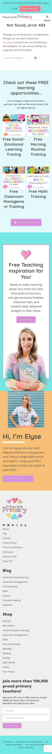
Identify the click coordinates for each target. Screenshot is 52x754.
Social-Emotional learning (16, 577)
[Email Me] (9, 525)
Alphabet (7, 648)
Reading (7, 653)
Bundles (7, 621)
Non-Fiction (9, 671)
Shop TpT (7, 561)
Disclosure (8, 551)
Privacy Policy (10, 542)
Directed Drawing (11, 600)
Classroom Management (15, 581)
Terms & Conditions (13, 547)
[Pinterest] (22, 525)
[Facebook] (13, 525)
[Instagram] (18, 525)
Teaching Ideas (10, 586)
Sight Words (9, 662)
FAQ (5, 533)
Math (5, 591)
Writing (6, 657)
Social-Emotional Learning (16, 630)
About (6, 529)
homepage (8, 42)
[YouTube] (26, 525)
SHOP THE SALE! (30, 8)
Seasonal (7, 604)
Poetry (6, 667)
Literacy (7, 595)
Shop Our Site (10, 556)
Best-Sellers (9, 625)
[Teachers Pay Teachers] (5, 525)
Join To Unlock (27, 222)
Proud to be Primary (17, 16)
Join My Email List (18, 478)
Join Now (26, 319)
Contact (6, 538)
